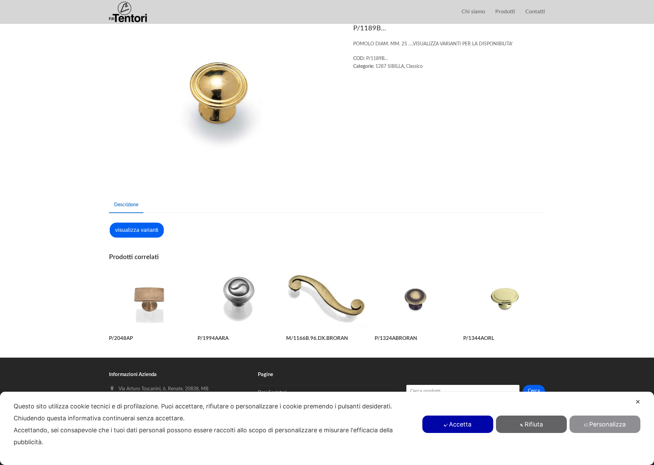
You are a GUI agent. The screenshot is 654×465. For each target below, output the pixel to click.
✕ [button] (637, 401)
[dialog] (327, 428)
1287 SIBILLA (389, 66)
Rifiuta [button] (534, 424)
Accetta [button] (460, 424)
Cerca (534, 391)
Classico (414, 66)
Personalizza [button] (607, 424)
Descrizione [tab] (126, 204)
